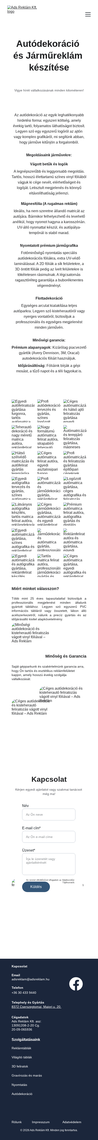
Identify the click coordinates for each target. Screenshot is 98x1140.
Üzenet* (28, 850)
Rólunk (17, 1122)
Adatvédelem (71, 1122)
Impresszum (41, 1122)
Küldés (36, 887)
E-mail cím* (31, 828)
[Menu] (88, 14)
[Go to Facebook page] (76, 984)
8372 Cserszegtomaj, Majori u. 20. (36, 1007)
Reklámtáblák (21, 1048)
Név (25, 806)
